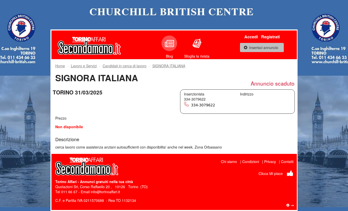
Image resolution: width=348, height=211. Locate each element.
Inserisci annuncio (263, 47)
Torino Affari (66, 181)
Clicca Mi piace (271, 173)
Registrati (270, 37)
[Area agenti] (290, 204)
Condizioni (250, 161)
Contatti (287, 161)
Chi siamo (229, 161)
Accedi (251, 37)
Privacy (270, 161)
